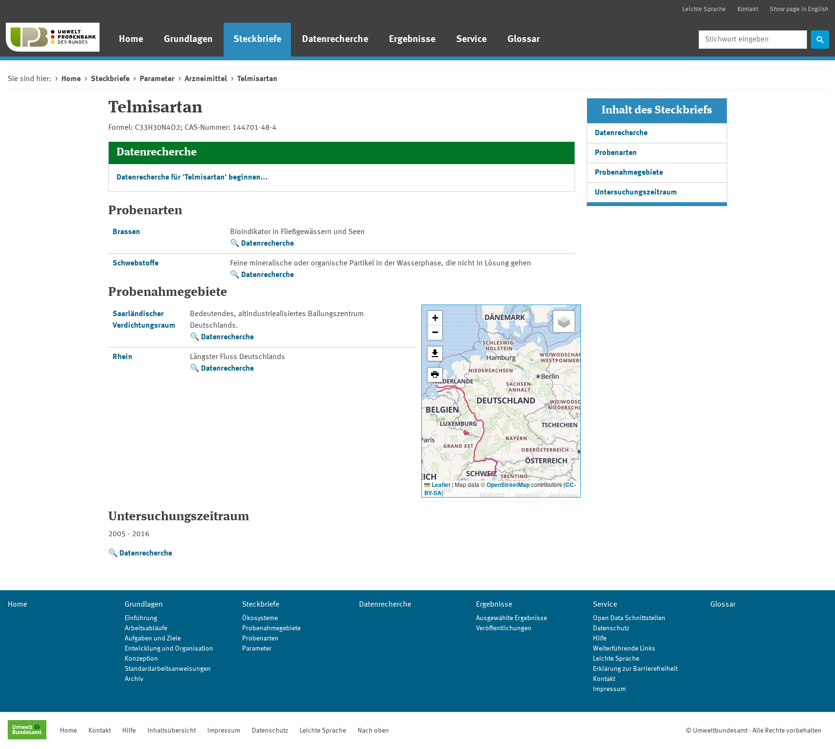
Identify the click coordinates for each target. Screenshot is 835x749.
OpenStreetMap (508, 484)
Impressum (609, 689)
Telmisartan (257, 79)
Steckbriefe (257, 39)
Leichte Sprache (704, 9)
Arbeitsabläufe (146, 628)
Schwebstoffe (135, 263)
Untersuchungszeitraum (636, 192)
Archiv (134, 679)
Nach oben (373, 730)
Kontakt (747, 9)
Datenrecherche (335, 39)
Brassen (126, 232)
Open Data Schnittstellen (629, 618)
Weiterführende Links (624, 648)
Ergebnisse (412, 39)
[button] (435, 318)
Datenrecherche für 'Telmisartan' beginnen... (192, 177)
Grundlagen (188, 39)
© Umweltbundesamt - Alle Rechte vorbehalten (753, 730)
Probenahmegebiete (629, 173)
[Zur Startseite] (53, 37)
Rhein (122, 357)
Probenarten (616, 153)
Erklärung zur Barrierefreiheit (635, 669)
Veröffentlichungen (504, 628)
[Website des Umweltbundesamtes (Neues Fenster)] (27, 730)
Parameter (157, 79)
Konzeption (141, 658)
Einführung (141, 618)
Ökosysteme (260, 618)
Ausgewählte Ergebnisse (511, 618)
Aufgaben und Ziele (153, 638)
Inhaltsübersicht (171, 730)
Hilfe (599, 638)
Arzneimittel (206, 79)
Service (471, 39)
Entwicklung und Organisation (169, 648)
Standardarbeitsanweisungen (168, 669)
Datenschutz (611, 628)
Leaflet (440, 484)
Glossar (523, 39)
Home (131, 39)
